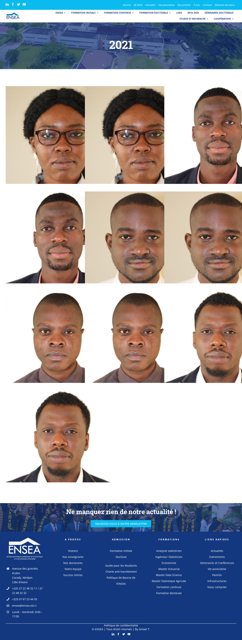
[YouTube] (24, 4)
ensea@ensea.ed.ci (24, 605)
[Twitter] (18, 4)
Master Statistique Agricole (169, 581)
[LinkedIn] (7, 4)
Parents (217, 575)
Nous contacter (217, 587)
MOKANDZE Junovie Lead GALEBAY (141, 138)
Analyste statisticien (169, 551)
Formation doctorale (169, 593)
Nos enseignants (73, 557)
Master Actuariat (169, 569)
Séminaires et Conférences (217, 563)
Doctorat (121, 557)
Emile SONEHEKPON (61, 343)
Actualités (217, 551)
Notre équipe (73, 569)
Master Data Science (169, 575)
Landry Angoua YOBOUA (220, 343)
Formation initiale (121, 551)
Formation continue (169, 587)
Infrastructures (216, 581)
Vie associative (217, 569)
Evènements (217, 557)
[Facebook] (12, 4)
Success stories (73, 575)
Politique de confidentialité (121, 625)
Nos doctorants (73, 563)
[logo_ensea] (13, 13)
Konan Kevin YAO (220, 138)
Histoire (73, 551)
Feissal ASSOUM (141, 243)
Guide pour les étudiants (121, 565)
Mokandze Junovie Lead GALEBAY (61, 138)
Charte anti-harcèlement (121, 571)
